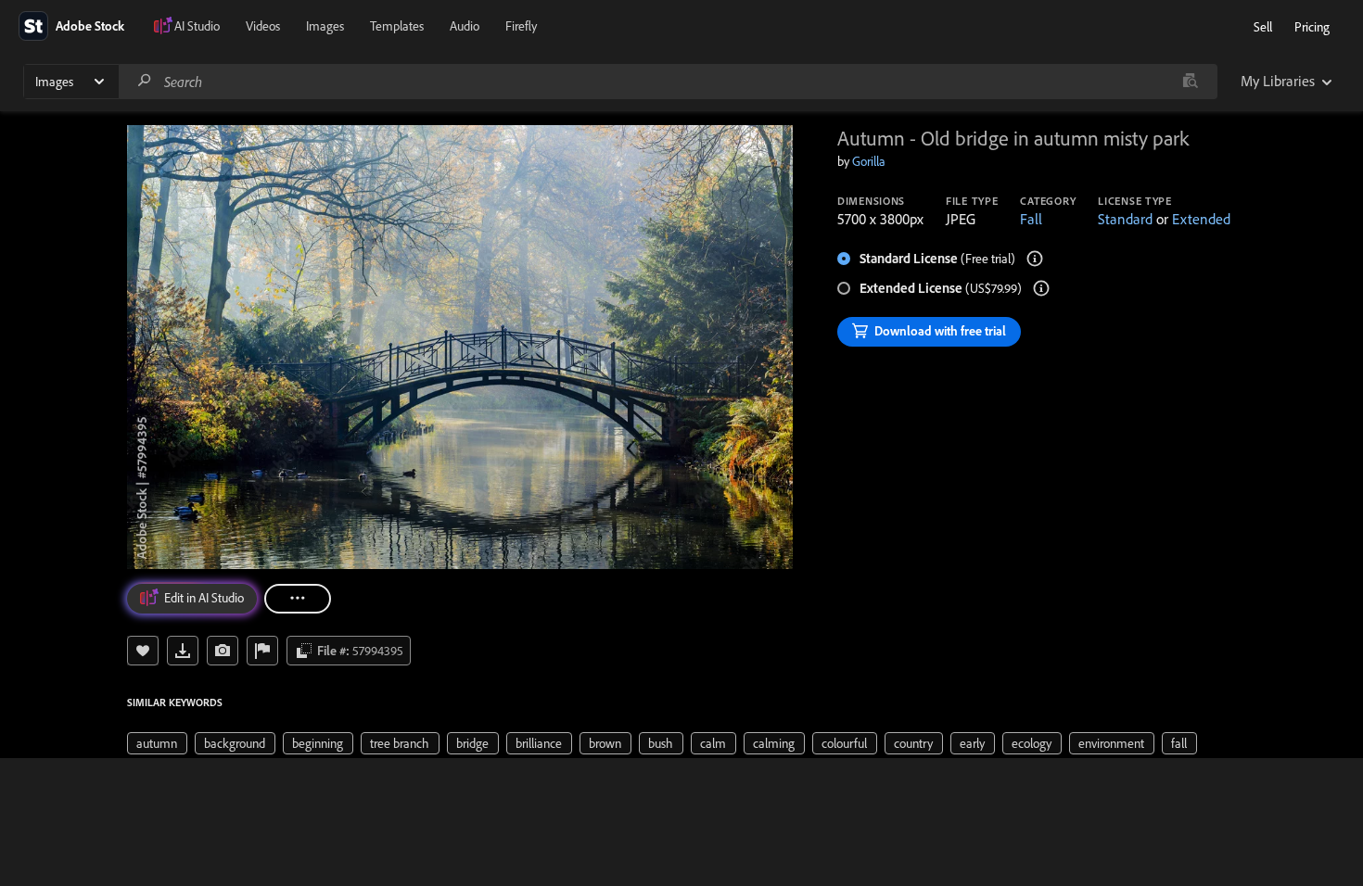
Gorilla (868, 161)
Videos (263, 26)
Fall (1031, 218)
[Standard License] (1035, 258)
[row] (157, 743)
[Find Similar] (222, 650)
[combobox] (667, 81)
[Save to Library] (143, 650)
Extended (1201, 218)
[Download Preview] (182, 650)
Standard (1125, 218)
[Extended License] (1041, 288)
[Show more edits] (297, 599)
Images (325, 26)
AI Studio (197, 26)
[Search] (144, 81)
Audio (464, 26)
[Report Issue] (262, 650)
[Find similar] (1190, 81)
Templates (397, 26)
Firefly (521, 26)
